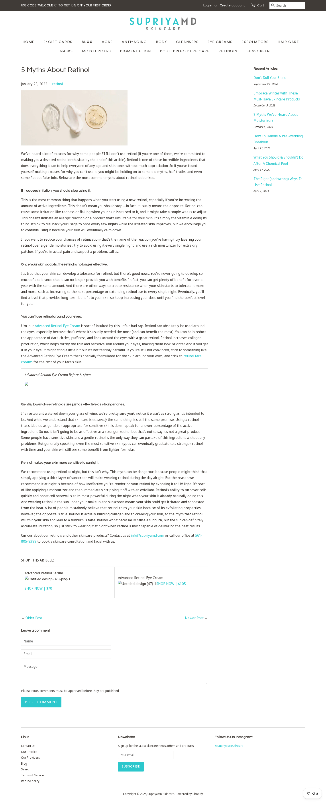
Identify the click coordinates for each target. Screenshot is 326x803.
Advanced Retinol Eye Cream (57, 325)
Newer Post (194, 617)
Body (161, 41)
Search (25, 769)
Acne (107, 41)
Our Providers (30, 757)
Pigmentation (135, 51)
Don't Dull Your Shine (269, 77)
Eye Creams (220, 41)
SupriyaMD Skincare (160, 794)
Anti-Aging (134, 41)
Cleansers (187, 41)
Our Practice (29, 752)
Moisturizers (96, 51)
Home (28, 41)
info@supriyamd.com (147, 535)
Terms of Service (32, 775)
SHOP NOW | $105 (171, 583)
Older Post (34, 617)
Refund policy (30, 781)
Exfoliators (255, 41)
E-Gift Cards (58, 41)
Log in (207, 5)
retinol (57, 83)
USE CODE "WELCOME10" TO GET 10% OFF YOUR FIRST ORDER (66, 5)
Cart (260, 5)
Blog (87, 41)
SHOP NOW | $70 (38, 588)
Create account (232, 5)
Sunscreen (258, 51)
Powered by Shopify (189, 794)
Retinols (228, 51)
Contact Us (28, 746)
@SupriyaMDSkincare (229, 746)
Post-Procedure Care (184, 51)
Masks (66, 51)
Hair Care (288, 41)
